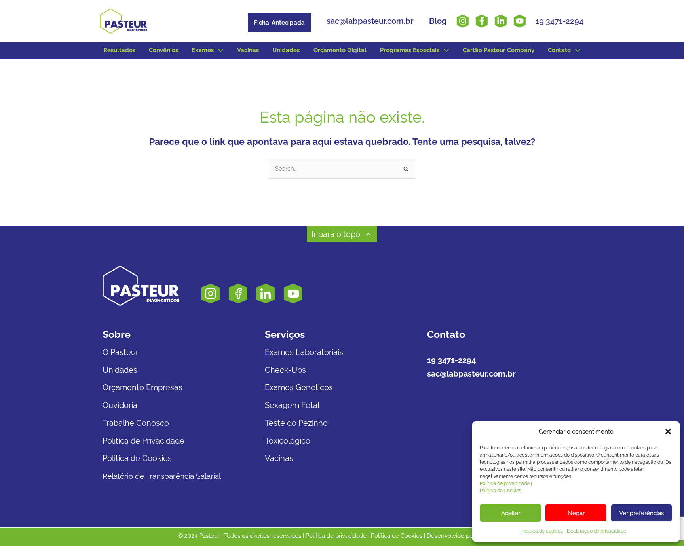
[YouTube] (520, 21)
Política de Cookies (500, 490)
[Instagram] (463, 21)
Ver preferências (641, 513)
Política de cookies (542, 531)
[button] (668, 432)
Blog (438, 21)
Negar (576, 513)
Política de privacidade (336, 535)
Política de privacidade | (506, 483)
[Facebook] (482, 21)
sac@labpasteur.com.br (370, 21)
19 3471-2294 (224, 18)
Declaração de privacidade (596, 531)
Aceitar (510, 513)
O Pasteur (121, 352)
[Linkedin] (501, 21)
